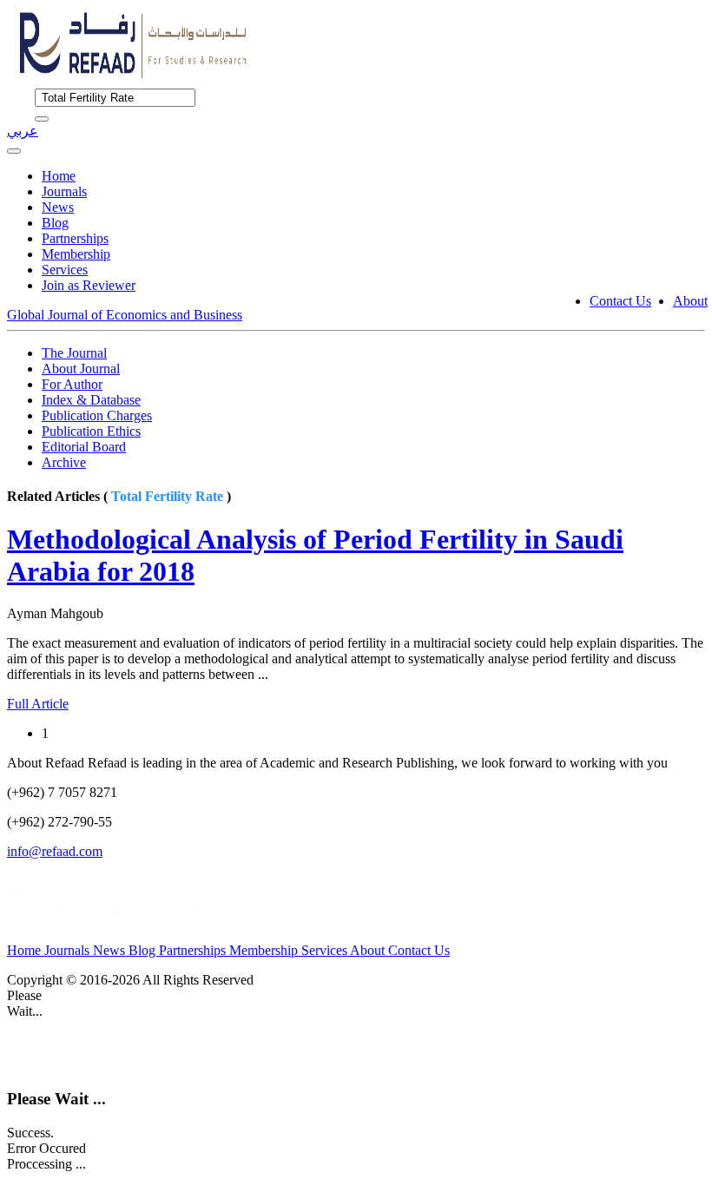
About (690, 300)
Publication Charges (97, 415)
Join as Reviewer (88, 285)
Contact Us (620, 300)
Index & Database (91, 399)
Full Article (38, 703)
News (58, 207)
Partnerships (75, 238)
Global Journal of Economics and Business (124, 314)
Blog (55, 222)
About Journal (81, 368)
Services (65, 269)
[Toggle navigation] (14, 151)
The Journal (74, 353)
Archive (64, 462)
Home (59, 175)
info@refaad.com (54, 851)
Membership (76, 254)
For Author (72, 384)
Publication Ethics (91, 431)
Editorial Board (84, 446)
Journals (64, 191)
